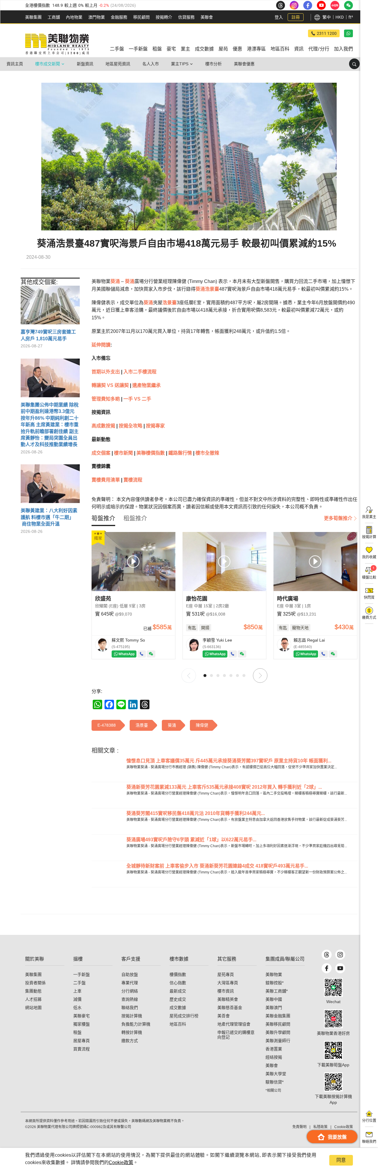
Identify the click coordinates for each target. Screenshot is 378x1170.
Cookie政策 (121, 1162)
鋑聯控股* (274, 982)
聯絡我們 (129, 1007)
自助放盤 (129, 974)
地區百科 (178, 1024)
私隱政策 (320, 1127)
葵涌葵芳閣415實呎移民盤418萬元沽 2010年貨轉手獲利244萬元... (195, 813)
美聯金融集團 (277, 1015)
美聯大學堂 (275, 1073)
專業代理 (129, 982)
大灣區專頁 (227, 982)
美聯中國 (273, 999)
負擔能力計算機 (135, 1024)
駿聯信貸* (274, 1082)
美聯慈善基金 (229, 1007)
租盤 (77, 1032)
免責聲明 (299, 1127)
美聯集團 (33, 17)
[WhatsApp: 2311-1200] (348, 33)
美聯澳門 (273, 1007)
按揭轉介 (164, 17)
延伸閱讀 (101, 344)
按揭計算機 (131, 1015)
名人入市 (150, 63)
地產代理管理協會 (233, 1024)
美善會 (223, 1015)
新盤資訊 (85, 63)
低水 (77, 1007)
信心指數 (178, 982)
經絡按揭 (273, 1057)
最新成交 (178, 991)
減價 (77, 999)
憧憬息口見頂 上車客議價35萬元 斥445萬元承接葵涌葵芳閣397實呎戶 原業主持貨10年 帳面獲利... (228, 760)
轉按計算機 (131, 1032)
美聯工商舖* (276, 991)
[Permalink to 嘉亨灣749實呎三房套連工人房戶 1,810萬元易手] (50, 307)
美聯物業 (273, 974)
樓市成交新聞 (47, 63)
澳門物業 (96, 17)
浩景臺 (212, 289)
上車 (77, 991)
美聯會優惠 (244, 63)
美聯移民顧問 (277, 1024)
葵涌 (115, 281)
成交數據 (178, 1007)
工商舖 (54, 17)
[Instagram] (340, 955)
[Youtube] (340, 968)
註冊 (295, 17)
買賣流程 (81, 1049)
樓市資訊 (225, 991)
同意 (341, 1160)
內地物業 (74, 17)
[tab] (103, 518)
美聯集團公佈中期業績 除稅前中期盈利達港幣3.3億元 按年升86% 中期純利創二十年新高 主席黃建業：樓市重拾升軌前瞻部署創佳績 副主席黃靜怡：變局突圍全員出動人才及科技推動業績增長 (50, 424)
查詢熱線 (129, 999)
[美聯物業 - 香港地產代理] (57, 44)
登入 (279, 17)
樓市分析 (213, 63)
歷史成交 (178, 999)
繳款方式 (129, 1040)
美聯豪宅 (81, 1015)
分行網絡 (129, 991)
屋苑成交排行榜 (184, 1015)
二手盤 (79, 982)
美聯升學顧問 (277, 1032)
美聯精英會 (227, 999)
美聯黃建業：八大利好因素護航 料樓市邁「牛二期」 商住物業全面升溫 (49, 517)
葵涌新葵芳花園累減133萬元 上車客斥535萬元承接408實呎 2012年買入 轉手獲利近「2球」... (224, 787)
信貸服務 (186, 17)
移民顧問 (141, 17)
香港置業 (273, 1049)
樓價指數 (178, 974)
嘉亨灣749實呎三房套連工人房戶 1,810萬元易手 (48, 335)
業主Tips (179, 63)
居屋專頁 (81, 1040)
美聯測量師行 (277, 1040)
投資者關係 (35, 982)
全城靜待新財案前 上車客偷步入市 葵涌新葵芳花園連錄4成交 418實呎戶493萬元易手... (217, 865)
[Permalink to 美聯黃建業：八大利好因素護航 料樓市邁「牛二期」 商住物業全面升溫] (50, 485)
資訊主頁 (14, 63)
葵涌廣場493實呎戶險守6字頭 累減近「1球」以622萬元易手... (191, 839)
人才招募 (33, 999)
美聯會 (207, 17)
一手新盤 (81, 974)
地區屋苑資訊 (117, 63)
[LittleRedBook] (333, 1018)
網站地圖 (33, 1007)
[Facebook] (327, 968)
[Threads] (327, 955)
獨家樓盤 (81, 1024)
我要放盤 (337, 1137)
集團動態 (33, 991)
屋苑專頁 (225, 974)
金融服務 (119, 17)
